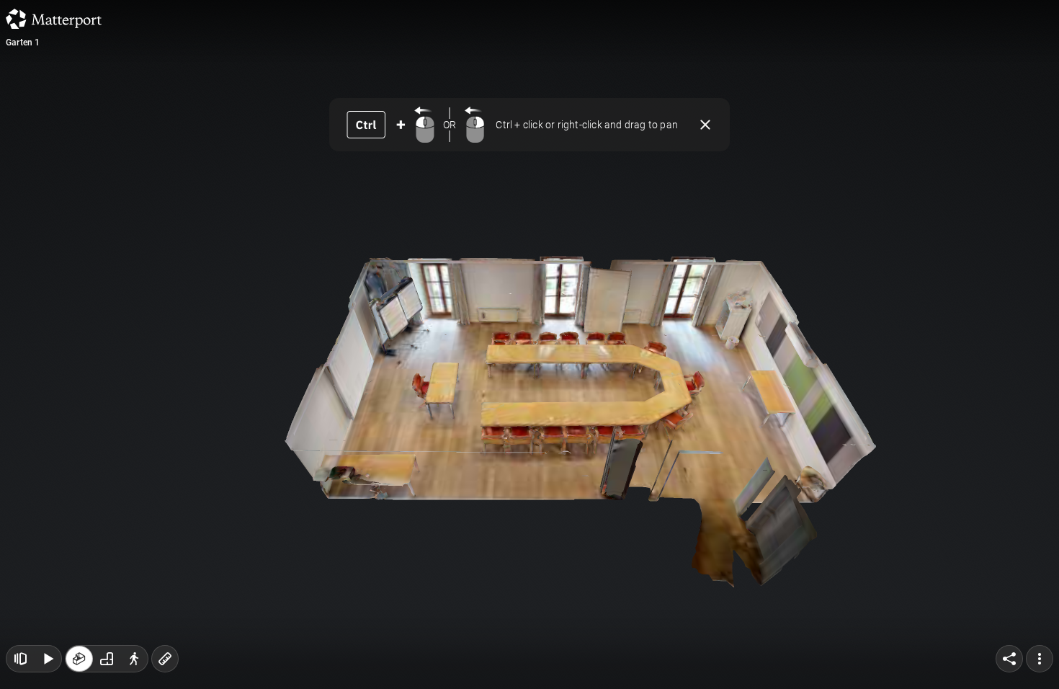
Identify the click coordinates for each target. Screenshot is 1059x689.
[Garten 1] (529, 344)
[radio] (79, 659)
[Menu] (1039, 658)
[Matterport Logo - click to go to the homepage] (53, 19)
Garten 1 (23, 42)
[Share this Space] (1009, 658)
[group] (106, 658)
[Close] (705, 125)
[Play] (48, 659)
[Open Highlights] (20, 659)
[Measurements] (165, 658)
